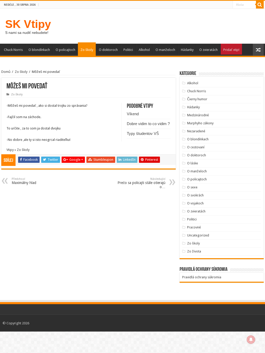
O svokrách (195, 195)
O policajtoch (65, 50)
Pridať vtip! (231, 50)
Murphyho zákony (200, 123)
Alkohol (144, 50)
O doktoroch (108, 50)
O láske (192, 163)
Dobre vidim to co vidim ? (148, 123)
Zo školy (86, 50)
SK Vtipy (28, 24)
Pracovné (194, 227)
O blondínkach (39, 50)
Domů (5, 72)
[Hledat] (260, 5)
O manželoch (165, 50)
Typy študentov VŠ (143, 133)
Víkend (133, 114)
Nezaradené (196, 131)
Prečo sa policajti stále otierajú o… (141, 183)
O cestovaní (195, 147)
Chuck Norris (13, 50)
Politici (128, 50)
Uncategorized (198, 235)
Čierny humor (197, 99)
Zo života (194, 251)
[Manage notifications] (251, 339)
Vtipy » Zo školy (18, 150)
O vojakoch (195, 203)
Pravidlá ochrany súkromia (201, 277)
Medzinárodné (198, 115)
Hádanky (187, 50)
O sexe (192, 187)
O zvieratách (208, 50)
